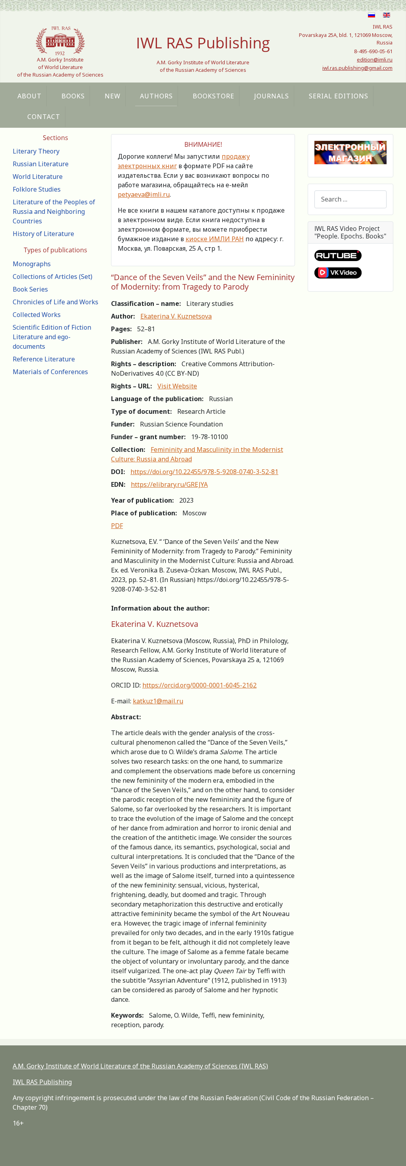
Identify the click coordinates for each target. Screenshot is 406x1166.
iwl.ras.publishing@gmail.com (357, 67)
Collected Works (37, 314)
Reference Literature (44, 359)
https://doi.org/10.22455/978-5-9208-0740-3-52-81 (204, 471)
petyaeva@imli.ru (144, 194)
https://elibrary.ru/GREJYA (169, 484)
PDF (117, 525)
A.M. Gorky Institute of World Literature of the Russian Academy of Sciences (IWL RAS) (140, 1066)
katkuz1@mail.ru (158, 701)
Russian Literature (41, 163)
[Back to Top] (392, 1151)
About (29, 96)
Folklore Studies (37, 189)
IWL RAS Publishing (42, 1082)
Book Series (30, 289)
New (113, 96)
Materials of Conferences (50, 371)
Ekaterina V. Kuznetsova (176, 316)
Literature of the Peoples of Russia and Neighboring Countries (54, 211)
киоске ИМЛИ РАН (215, 238)
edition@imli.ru (375, 59)
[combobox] (350, 199)
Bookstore (213, 96)
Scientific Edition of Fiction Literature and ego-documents (52, 337)
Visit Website (177, 386)
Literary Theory (36, 151)
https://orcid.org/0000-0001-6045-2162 (199, 685)
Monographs (32, 263)
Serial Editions (338, 96)
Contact (43, 116)
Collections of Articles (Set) (52, 276)
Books (73, 96)
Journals (271, 96)
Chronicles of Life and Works (55, 302)
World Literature (38, 176)
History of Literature (43, 233)
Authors (156, 96)
